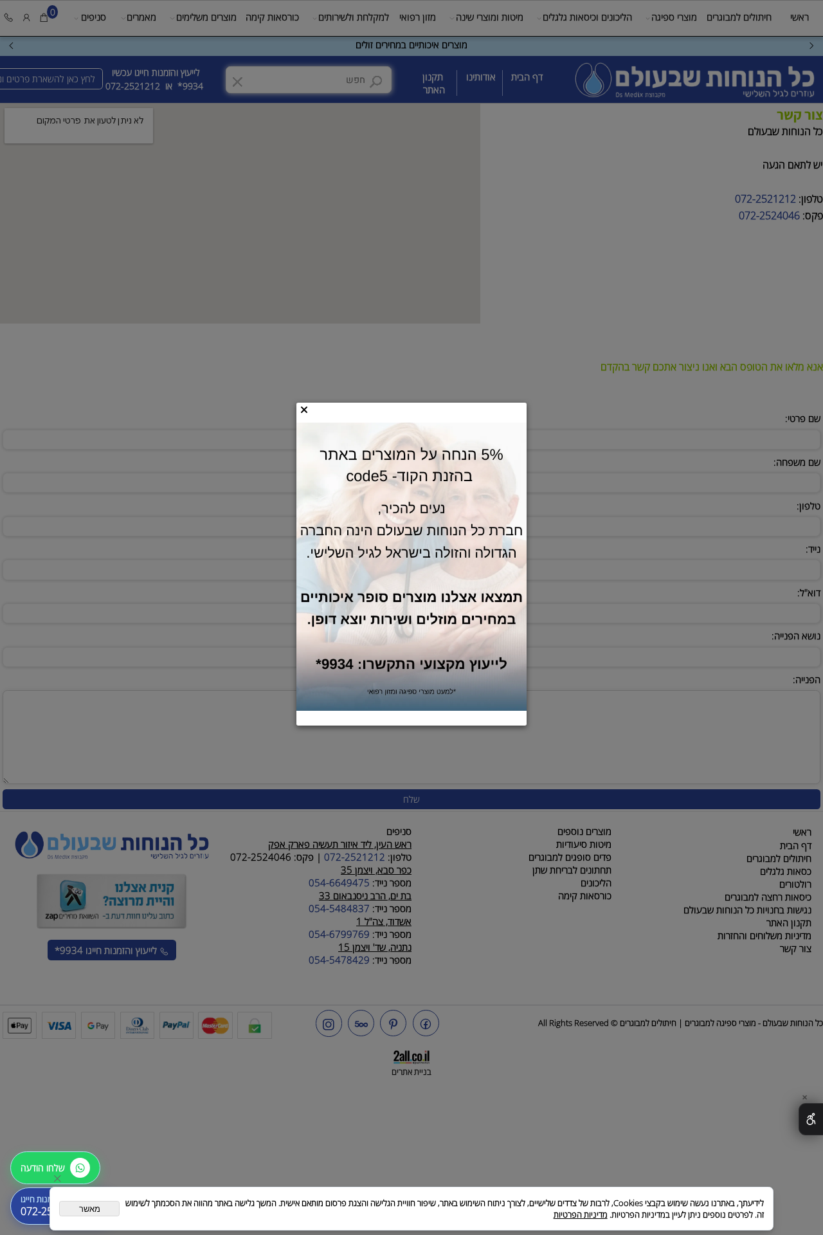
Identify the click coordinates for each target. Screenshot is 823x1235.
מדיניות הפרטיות (581, 1214)
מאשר (89, 1209)
